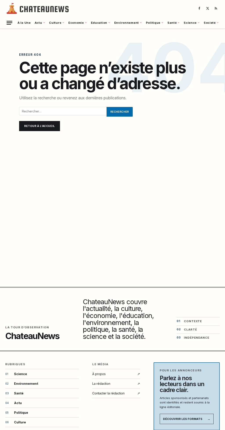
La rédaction (116, 383)
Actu (38, 22)
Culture (55, 22)
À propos (116, 374)
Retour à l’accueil (39, 126)
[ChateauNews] (38, 8)
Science (190, 22)
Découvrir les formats (186, 419)
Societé (210, 22)
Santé (172, 22)
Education (99, 22)
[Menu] (9, 23)
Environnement (126, 22)
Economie (76, 22)
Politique (153, 22)
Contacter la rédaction (116, 393)
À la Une (24, 22)
